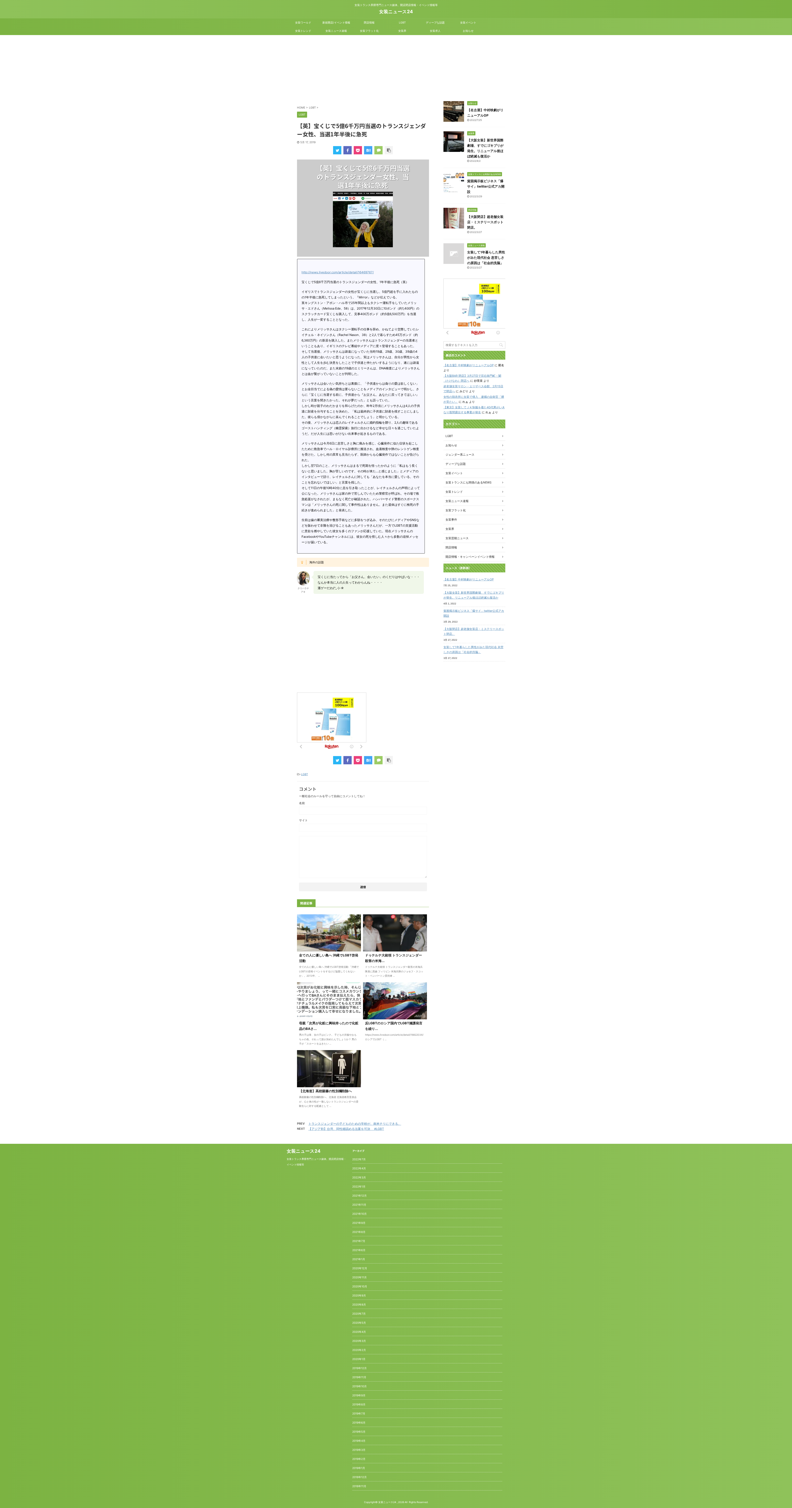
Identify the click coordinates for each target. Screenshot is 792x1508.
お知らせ (468, 30)
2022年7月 (359, 1159)
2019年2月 (358, 1459)
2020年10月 (359, 1286)
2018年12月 (359, 1477)
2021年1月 (358, 1259)
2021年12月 (359, 1195)
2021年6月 (358, 1250)
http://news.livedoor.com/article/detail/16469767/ (338, 272)
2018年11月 (359, 1486)
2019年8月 (358, 1404)
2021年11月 (359, 1204)
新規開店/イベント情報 (336, 22)
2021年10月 (359, 1213)
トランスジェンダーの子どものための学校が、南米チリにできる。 (354, 1124)
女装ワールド (303, 22)
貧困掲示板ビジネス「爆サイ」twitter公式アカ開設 (485, 186)
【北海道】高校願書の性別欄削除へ (325, 1091)
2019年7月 (358, 1413)
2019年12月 (359, 1368)
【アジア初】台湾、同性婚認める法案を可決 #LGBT (346, 1129)
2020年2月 (359, 1350)
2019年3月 (358, 1449)
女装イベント (468, 22)
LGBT (402, 22)
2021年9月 (358, 1222)
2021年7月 (358, 1241)
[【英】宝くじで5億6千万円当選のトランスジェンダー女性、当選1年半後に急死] (368, 150)
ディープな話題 (435, 22)
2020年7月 (359, 1313)
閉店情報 (369, 22)
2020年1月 (358, 1359)
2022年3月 (359, 1177)
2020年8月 (359, 1304)
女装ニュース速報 (336, 30)
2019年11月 (359, 1377)
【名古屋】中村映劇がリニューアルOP (468, 365)
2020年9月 (359, 1295)
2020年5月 (359, 1322)
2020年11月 (359, 1277)
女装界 (402, 30)
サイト (303, 820)
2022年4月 (359, 1168)
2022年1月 (358, 1186)
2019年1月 (358, 1468)
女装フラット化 (369, 30)
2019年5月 (358, 1431)
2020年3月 (359, 1341)
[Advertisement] (396, 66)
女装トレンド (303, 30)
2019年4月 (358, 1440)
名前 (302, 803)
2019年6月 (358, 1422)
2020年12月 (359, 1268)
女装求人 (435, 30)
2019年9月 (358, 1395)
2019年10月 (359, 1386)
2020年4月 (359, 1331)
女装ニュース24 (396, 11)
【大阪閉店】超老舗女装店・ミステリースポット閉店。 (485, 222)
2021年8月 (358, 1232)
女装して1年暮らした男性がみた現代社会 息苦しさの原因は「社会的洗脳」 (486, 257)
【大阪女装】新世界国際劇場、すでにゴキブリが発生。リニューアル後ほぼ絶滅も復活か (473, 595)
